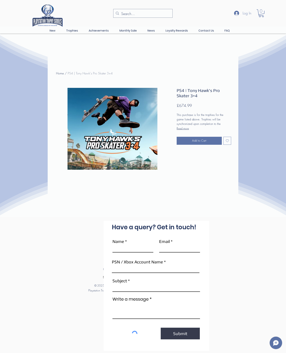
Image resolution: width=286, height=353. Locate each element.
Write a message (130, 299)
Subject (119, 281)
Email (164, 241)
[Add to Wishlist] (227, 141)
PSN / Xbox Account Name (137, 262)
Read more (183, 128)
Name (118, 241)
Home (60, 73)
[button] (261, 13)
